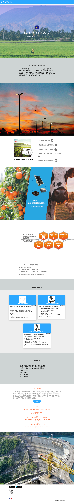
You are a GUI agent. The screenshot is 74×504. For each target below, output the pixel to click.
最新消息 (56, 2)
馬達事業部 (50, 2)
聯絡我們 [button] (37, 401)
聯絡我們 (66, 2)
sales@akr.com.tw (38, 412)
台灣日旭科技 (37, 388)
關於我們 (39, 2)
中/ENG (70, 2)
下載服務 (61, 2)
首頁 (35, 2)
